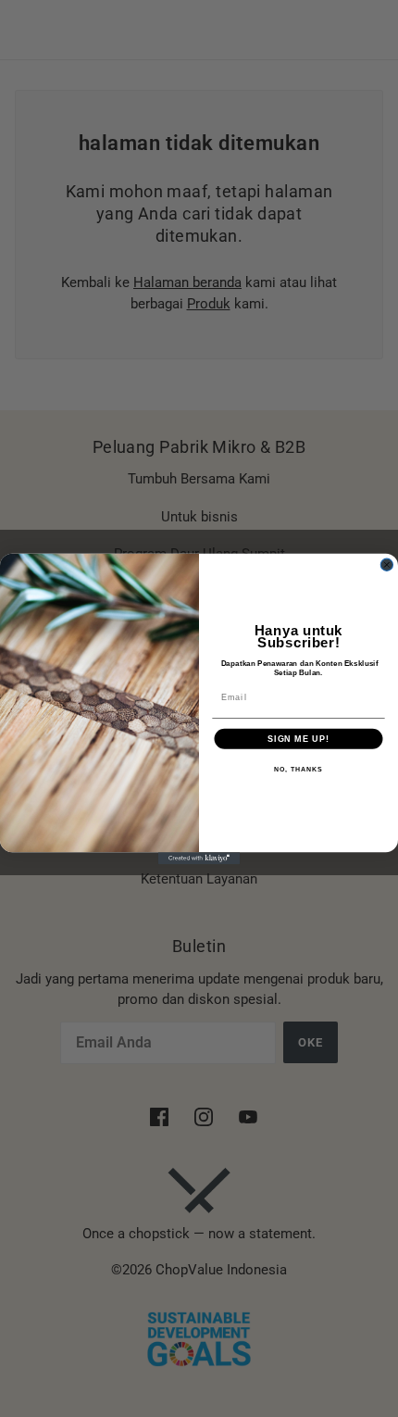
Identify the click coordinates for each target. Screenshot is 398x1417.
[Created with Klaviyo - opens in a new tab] (199, 858)
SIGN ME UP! (298, 738)
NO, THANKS (298, 768)
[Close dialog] (386, 564)
